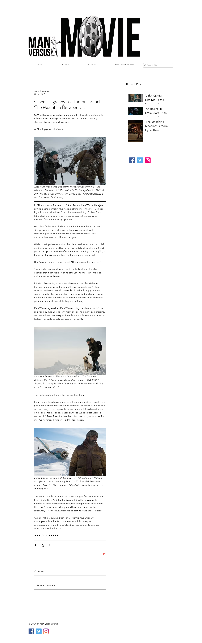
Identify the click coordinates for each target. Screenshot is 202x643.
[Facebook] (31, 631)
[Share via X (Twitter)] (42, 545)
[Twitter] (39, 631)
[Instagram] (46, 631)
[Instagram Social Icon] (148, 160)
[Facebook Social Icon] (132, 160)
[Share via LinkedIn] (50, 545)
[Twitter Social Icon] (140, 160)
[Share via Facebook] (35, 545)
